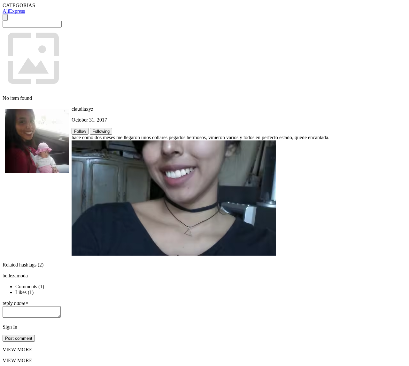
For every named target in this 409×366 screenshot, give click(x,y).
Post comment (18, 338)
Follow (80, 131)
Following (101, 131)
